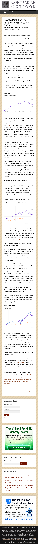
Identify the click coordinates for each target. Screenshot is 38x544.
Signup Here (7, 417)
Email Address (8, 404)
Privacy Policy (20, 539)
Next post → (30, 392)
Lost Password (8, 420)
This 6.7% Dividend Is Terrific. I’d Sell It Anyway (19, 485)
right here (21, 362)
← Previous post (8, 392)
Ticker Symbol (8, 461)
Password (7, 409)
